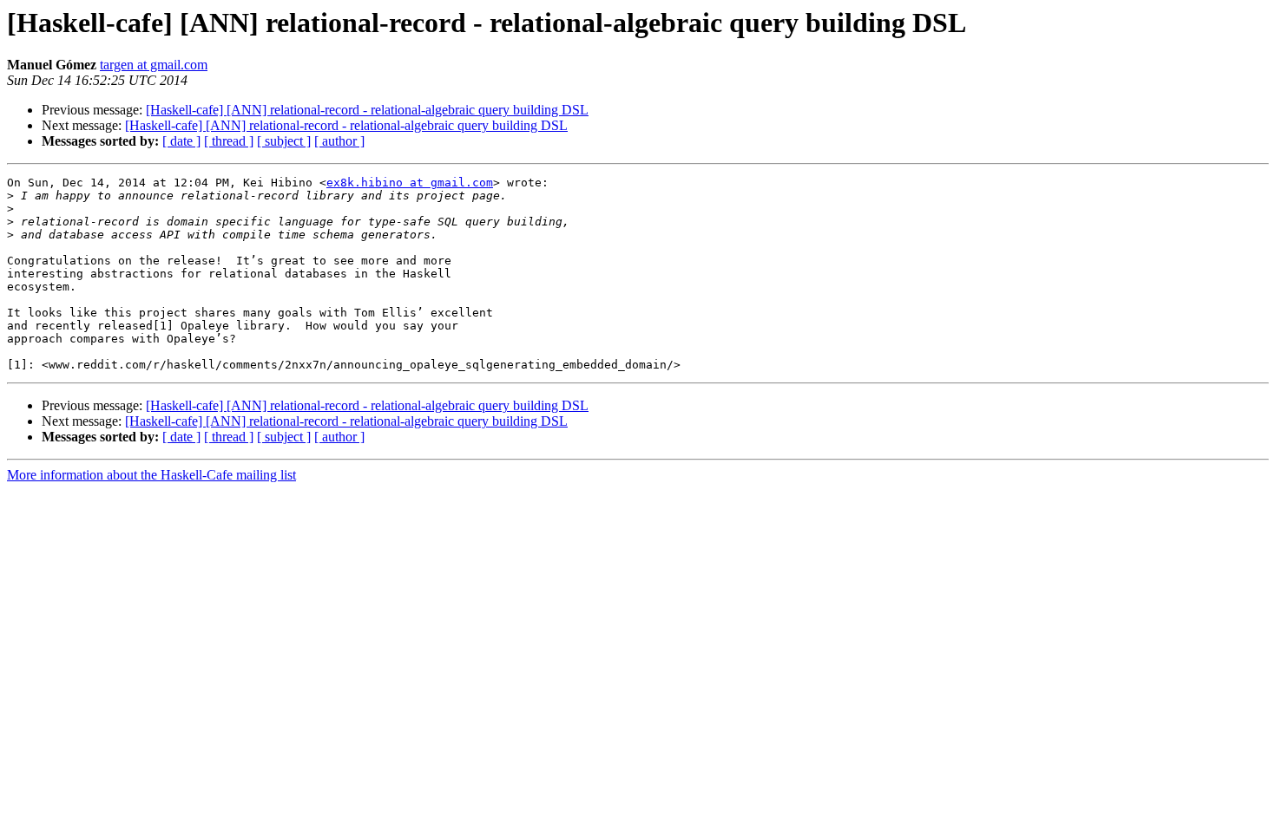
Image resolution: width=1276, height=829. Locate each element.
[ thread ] (228, 141)
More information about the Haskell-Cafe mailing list (151, 474)
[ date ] (181, 141)
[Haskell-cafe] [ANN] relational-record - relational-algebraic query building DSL (367, 109)
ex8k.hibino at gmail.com (409, 182)
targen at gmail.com (153, 64)
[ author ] (339, 141)
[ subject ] (284, 141)
